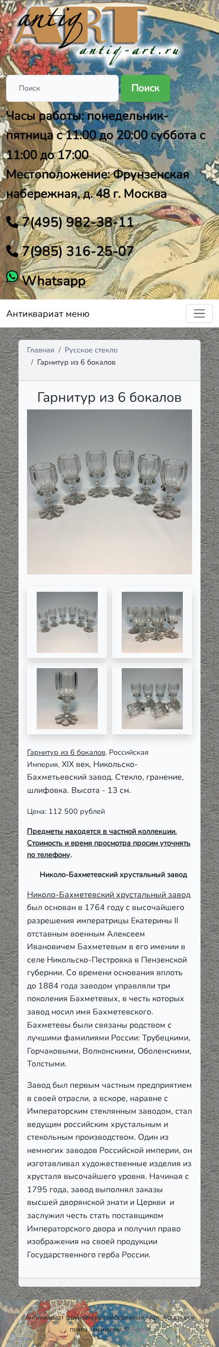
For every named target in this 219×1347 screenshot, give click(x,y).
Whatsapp (52, 281)
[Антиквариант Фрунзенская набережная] (98, 35)
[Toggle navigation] (199, 313)
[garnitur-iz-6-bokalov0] (67, 622)
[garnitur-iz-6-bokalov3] (67, 698)
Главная (40, 350)
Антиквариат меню (48, 314)
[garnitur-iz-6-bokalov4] (152, 698)
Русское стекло (91, 350)
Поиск (145, 88)
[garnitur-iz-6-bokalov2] (152, 622)
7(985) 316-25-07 (76, 251)
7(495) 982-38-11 (76, 222)
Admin (140, 1329)
